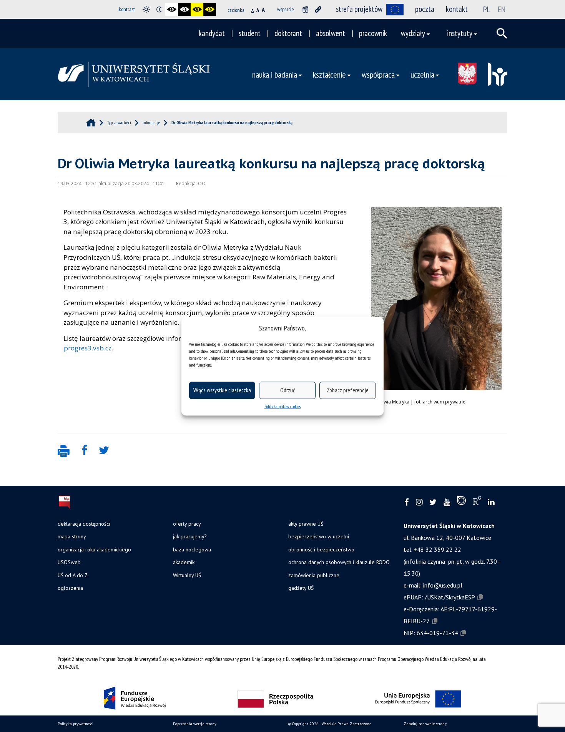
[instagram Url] (419, 502)
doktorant (288, 33)
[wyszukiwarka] (502, 33)
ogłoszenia (70, 587)
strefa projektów (359, 9)
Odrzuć (287, 390)
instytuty (459, 33)
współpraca (378, 74)
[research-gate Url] (477, 502)
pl (486, 9)
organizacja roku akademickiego (94, 549)
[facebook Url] (406, 502)
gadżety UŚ (301, 587)
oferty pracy (187, 523)
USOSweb (69, 562)
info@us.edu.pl (442, 585)
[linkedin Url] (491, 502)
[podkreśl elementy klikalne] (318, 9)
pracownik (373, 33)
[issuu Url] (461, 502)
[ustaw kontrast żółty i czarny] (209, 9)
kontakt (457, 9)
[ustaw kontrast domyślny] (146, 9)
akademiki (184, 562)
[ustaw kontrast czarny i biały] (171, 9)
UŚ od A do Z (73, 575)
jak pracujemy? (189, 536)
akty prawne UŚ (305, 523)
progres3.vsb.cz (87, 348)
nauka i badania (274, 74)
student (250, 33)
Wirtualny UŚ (187, 575)
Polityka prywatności (75, 723)
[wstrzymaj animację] (305, 9)
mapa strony (72, 536)
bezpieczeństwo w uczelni (318, 536)
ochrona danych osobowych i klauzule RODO (339, 562)
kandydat (212, 33)
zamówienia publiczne (313, 575)
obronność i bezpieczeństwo (321, 549)
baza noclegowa (192, 549)
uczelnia (422, 74)
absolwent (330, 33)
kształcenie (329, 74)
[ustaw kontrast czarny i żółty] (197, 9)
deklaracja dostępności (84, 523)
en (501, 9)
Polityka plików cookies (282, 406)
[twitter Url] (433, 502)
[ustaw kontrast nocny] (159, 9)
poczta (424, 9)
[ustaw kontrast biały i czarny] (184, 9)
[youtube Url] (447, 502)
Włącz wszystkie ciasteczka (222, 390)
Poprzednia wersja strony (194, 723)
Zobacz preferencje (348, 390)
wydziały (413, 33)
